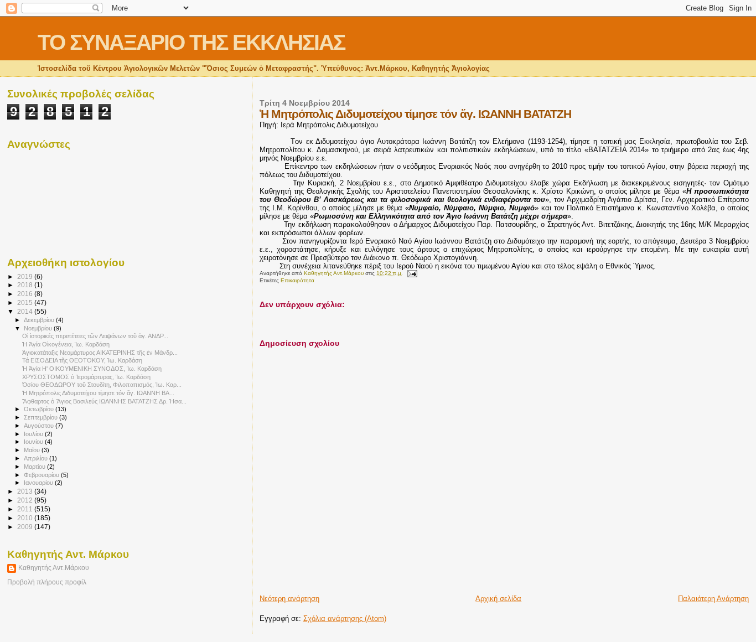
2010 (25, 517)
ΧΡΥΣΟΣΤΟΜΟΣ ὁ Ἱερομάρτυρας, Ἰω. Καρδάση (86, 377)
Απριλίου (36, 458)
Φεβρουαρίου (42, 475)
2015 (25, 302)
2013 (25, 491)
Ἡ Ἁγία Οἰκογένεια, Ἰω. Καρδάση (66, 344)
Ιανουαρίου (39, 482)
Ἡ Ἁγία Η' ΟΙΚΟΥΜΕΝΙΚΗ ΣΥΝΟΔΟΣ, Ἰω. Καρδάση (92, 368)
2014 (25, 311)
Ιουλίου (34, 434)
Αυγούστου (39, 425)
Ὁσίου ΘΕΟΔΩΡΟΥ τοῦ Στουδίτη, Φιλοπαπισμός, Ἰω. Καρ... (102, 384)
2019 (25, 276)
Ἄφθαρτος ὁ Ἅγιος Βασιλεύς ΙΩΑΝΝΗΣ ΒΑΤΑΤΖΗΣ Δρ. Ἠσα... (104, 401)
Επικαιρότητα (297, 280)
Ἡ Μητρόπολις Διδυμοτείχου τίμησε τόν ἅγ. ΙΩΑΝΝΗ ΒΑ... (98, 393)
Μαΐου (33, 450)
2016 (25, 293)
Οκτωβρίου (39, 409)
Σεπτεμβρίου (41, 417)
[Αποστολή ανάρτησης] (412, 273)
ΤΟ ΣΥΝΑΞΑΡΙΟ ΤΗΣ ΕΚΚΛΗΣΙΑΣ (191, 42)
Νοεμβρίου (39, 328)
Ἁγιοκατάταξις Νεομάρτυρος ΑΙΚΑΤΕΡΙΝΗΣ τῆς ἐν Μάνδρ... (100, 352)
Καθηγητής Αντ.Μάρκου (53, 568)
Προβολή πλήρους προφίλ (46, 582)
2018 (25, 284)
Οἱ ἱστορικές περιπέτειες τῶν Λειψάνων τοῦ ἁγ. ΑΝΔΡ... (95, 336)
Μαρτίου (35, 466)
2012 (25, 500)
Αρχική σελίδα (498, 598)
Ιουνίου (34, 441)
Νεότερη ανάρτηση (289, 598)
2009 (25, 526)
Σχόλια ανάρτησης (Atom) (344, 618)
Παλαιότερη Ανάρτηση (713, 598)
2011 (25, 508)
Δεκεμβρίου (40, 320)
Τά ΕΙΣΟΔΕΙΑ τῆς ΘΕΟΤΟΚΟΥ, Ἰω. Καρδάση (82, 360)
